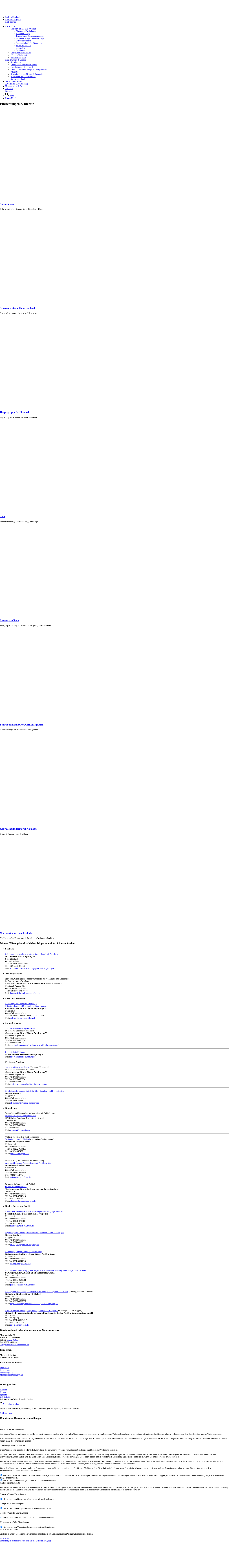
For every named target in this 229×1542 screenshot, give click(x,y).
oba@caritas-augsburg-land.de (23, 1201)
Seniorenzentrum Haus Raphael (17, 308)
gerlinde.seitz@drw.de (19, 1153)
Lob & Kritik (5, 1397)
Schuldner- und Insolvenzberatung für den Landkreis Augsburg (31, 954)
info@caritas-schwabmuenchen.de (14, 1345)
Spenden (3, 1394)
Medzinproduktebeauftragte (11, 1375)
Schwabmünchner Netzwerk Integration (21, 724)
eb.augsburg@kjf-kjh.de (20, 1263)
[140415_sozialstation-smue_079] (68, 199)
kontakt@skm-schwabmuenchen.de (25, 993)
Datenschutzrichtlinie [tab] (9, 1529)
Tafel (2, 516)
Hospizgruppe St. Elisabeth (15, 412)
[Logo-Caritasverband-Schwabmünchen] (20, 12)
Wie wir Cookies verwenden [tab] (12, 1429)
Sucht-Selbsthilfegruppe (15, 1052)
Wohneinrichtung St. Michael (17, 1139)
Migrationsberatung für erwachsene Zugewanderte (26, 1006)
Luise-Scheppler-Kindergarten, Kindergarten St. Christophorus (31, 1310)
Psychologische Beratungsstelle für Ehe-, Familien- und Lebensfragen (34, 1091)
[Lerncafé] (68, 719)
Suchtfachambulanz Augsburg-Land (20, 1028)
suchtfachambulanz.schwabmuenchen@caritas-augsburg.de (35, 1045)
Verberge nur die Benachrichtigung (36, 1541)
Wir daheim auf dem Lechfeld (16, 933)
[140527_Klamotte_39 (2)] (68, 823)
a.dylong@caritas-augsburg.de (23, 1018)
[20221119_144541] (68, 928)
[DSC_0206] (68, 615)
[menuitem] (117, 42)
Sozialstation (7, 204)
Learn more (8, 1413)
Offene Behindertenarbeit (16, 1186)
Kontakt (3, 1390)
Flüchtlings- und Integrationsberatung (21, 1003)
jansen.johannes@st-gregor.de (22, 1285)
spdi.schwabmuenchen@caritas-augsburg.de (28, 1084)
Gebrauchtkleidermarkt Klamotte (18, 828)
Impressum (4, 1368)
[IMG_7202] (68, 511)
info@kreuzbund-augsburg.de (22, 1057)
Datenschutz (5, 1370)
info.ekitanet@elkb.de (19, 1325)
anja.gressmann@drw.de (20, 1177)
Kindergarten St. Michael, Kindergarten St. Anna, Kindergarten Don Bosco (36, 1292)
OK (1, 1413)
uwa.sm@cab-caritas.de (20, 1130)
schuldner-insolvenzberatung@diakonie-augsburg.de (32, 968)
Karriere (3, 1392)
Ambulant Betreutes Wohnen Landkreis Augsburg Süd (28, 1163)
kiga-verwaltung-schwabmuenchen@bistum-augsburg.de (34, 1303)
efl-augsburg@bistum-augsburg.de (24, 1103)
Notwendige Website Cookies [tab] (12, 1445)
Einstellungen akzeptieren (10, 1541)
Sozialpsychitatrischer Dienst (17, 1067)
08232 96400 (12, 1340)
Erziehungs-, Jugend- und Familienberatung (23, 1251)
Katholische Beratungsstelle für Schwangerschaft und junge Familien (34, 1211)
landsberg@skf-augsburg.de (22, 1226)
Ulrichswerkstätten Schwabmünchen (20, 1115)
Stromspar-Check (9, 620)
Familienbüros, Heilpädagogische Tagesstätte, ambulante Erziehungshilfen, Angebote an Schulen (45, 1270)
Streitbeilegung (6, 1372)
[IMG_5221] (68, 407)
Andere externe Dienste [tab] (10, 1483)
